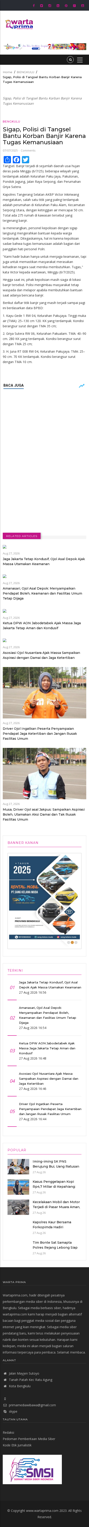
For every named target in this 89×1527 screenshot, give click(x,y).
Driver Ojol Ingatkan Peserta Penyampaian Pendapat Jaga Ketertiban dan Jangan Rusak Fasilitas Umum (40, 734)
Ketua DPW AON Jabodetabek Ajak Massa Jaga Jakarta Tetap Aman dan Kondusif (42, 625)
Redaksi (8, 1432)
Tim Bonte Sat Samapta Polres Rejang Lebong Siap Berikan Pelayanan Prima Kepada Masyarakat (55, 1250)
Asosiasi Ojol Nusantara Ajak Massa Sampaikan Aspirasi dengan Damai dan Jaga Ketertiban (41, 655)
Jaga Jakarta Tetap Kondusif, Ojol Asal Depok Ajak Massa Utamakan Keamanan (44, 561)
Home (7, 72)
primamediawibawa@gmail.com (32, 1405)
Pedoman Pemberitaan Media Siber (29, 1439)
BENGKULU (25, 72)
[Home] (18, 24)
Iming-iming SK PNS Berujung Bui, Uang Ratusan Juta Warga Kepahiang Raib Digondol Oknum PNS (56, 1168)
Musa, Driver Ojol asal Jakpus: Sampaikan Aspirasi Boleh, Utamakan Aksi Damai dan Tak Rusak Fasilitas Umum (44, 814)
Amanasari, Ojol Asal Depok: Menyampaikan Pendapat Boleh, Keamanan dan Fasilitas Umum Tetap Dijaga (42, 593)
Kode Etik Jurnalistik (17, 1445)
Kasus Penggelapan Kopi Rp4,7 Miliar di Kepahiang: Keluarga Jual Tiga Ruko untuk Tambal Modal (56, 1189)
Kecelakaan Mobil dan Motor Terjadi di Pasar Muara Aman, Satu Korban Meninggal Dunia (56, 1209)
